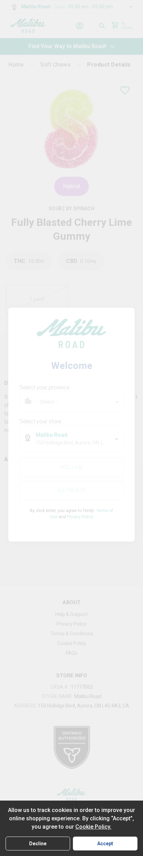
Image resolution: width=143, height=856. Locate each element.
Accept (105, 843)
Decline (38, 843)
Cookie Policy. (93, 826)
